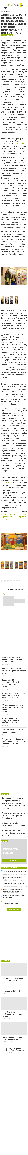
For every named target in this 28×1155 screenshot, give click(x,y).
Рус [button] (6, 8)
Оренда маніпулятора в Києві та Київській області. (13, 1049)
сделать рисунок (20, 144)
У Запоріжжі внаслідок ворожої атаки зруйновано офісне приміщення (12, 659)
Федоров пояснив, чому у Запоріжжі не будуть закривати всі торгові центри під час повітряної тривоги (13, 803)
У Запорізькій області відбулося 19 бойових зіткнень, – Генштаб (10, 720)
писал (7, 482)
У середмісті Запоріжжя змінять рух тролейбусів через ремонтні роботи (14, 671)
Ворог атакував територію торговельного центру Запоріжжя (14, 815)
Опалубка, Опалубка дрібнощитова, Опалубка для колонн (13, 1014)
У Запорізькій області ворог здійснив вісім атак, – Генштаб (13, 833)
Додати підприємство (14, 909)
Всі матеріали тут (14, 860)
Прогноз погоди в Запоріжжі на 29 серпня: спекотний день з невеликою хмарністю (14, 741)
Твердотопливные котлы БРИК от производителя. (12, 1038)
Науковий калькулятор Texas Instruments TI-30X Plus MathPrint (13, 980)
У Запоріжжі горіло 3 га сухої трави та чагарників (13, 824)
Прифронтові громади (10, 850)
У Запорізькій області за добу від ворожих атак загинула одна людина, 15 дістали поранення (13, 708)
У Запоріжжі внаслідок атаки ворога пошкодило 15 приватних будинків (13, 695)
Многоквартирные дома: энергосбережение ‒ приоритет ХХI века (14, 516)
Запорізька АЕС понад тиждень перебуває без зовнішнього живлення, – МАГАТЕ (12, 683)
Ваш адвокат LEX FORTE (11, 991)
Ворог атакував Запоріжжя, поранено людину (12, 731)
